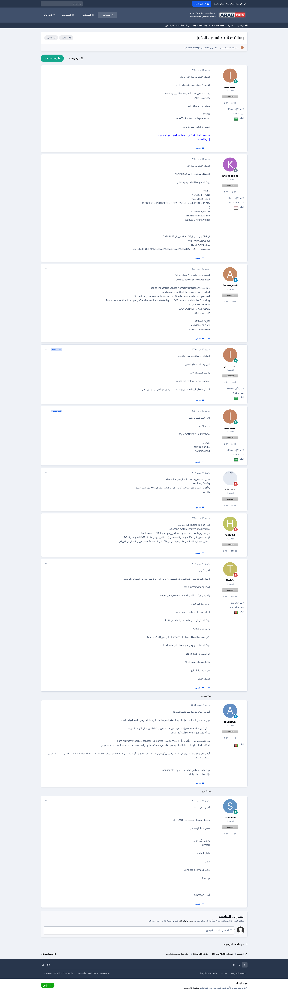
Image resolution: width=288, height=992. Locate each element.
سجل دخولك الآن (186, 920)
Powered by (58, 973)
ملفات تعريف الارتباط (208, 973)
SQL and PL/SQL (191, 47)
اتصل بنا (224, 973)
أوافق (45, 985)
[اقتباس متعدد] (209, 148)
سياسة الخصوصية (238, 973)
